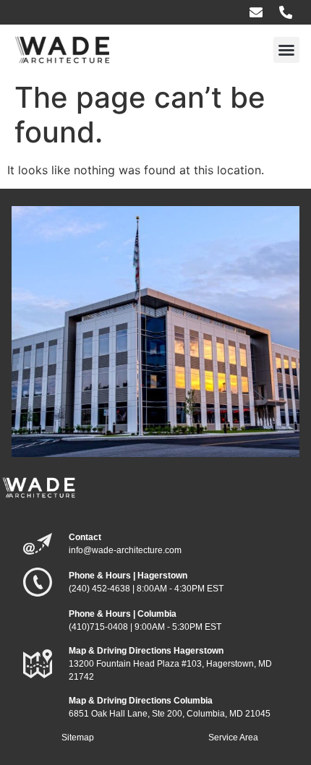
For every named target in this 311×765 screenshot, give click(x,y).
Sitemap (77, 737)
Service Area (233, 737)
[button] (286, 50)
